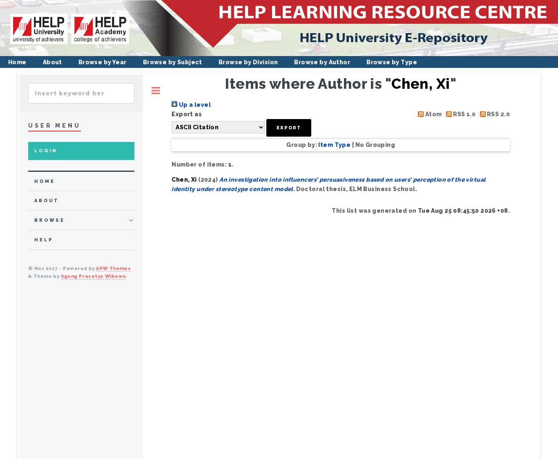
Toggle (156, 90)
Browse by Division (248, 62)
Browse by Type (391, 62)
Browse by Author (322, 62)
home (44, 181)
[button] (288, 128)
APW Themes (113, 268)
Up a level (194, 104)
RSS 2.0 (498, 114)
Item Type (334, 145)
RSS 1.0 (463, 114)
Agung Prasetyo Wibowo (93, 276)
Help (43, 240)
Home (17, 62)
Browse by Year (102, 62)
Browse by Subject (172, 62)
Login (46, 150)
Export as (187, 114)
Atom (433, 114)
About (52, 62)
